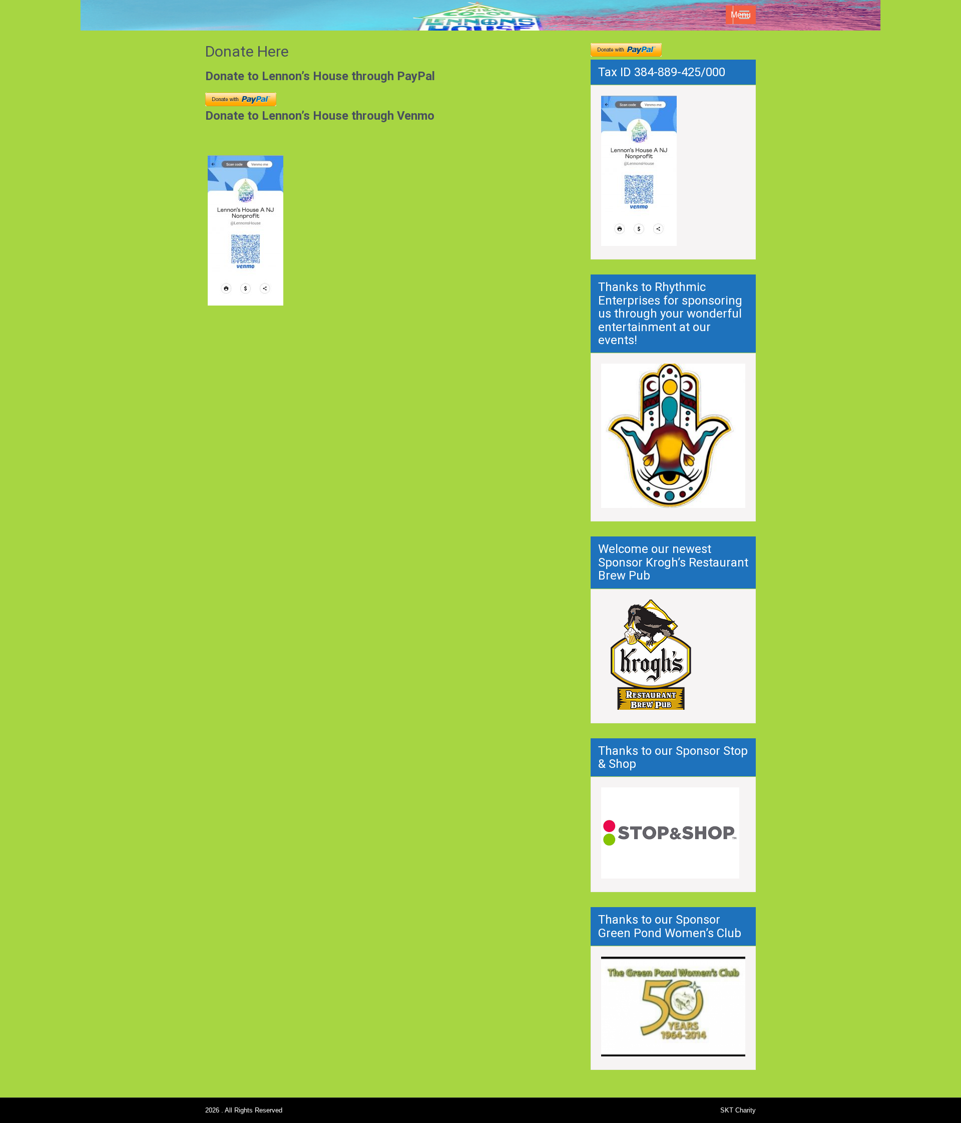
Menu (741, 15)
